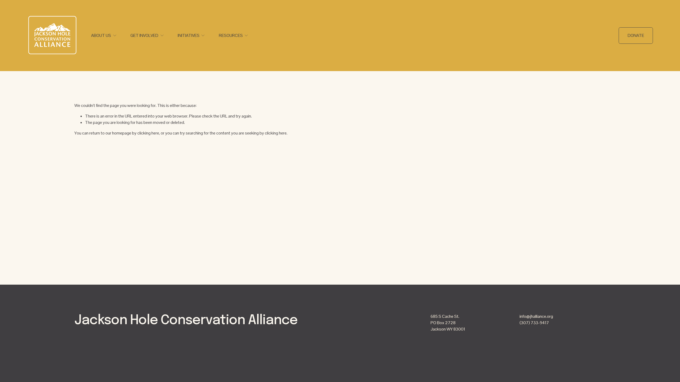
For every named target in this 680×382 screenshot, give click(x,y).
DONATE (636, 35)
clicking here (148, 133)
